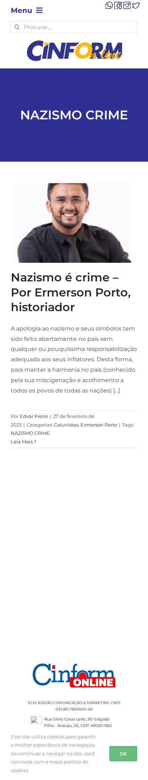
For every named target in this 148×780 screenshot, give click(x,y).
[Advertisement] (74, 564)
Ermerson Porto (98, 425)
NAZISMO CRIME (30, 433)
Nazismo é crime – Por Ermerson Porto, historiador (71, 292)
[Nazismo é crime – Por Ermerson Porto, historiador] (74, 223)
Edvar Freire (34, 416)
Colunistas (66, 425)
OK (123, 753)
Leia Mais (22, 441)
